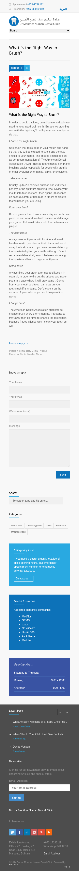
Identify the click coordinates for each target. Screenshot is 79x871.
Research (61, 525)
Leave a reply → (18, 343)
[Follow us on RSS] (49, 834)
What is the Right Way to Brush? (34, 114)
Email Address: (18, 780)
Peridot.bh (14, 864)
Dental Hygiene (39, 351)
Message (14, 426)
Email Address (52, 853)
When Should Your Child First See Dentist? (38, 734)
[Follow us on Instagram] (34, 834)
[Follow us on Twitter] (12, 834)
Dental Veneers (22, 746)
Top (65, 866)
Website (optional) (19, 411)
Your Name (15, 382)
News (49, 525)
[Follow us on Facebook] (19, 834)
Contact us (22, 578)
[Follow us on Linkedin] (27, 834)
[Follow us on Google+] (41, 834)
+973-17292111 (36, 4)
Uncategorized (18, 532)
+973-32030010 (35, 9)
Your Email (15, 397)
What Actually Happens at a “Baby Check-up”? (40, 721)
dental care (24, 351)
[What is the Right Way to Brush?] (39, 92)
